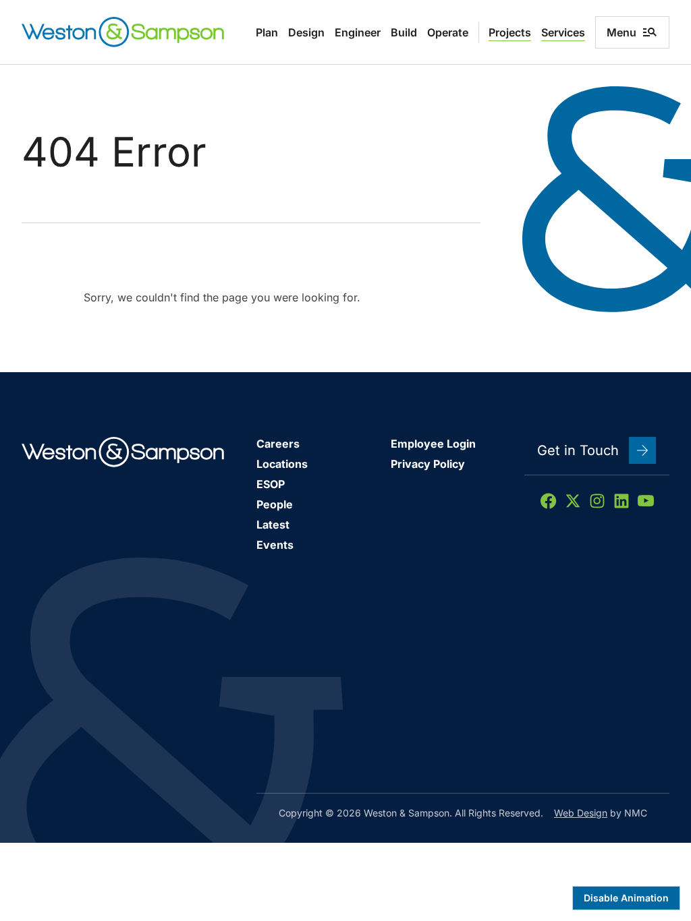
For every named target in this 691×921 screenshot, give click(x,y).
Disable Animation (626, 897)
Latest (272, 524)
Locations (282, 464)
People (274, 504)
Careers (278, 443)
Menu (621, 32)
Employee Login (433, 443)
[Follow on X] (573, 501)
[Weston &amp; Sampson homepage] (123, 32)
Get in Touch (578, 450)
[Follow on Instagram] (597, 501)
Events (275, 545)
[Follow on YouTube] (646, 501)
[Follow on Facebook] (549, 501)
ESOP (270, 484)
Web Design (580, 813)
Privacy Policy (428, 464)
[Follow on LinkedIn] (621, 501)
